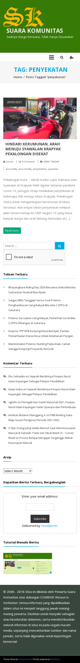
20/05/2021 (14, 102)
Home (18, 77)
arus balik (11, 168)
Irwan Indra (15, 389)
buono (9, 161)
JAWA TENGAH (51, 161)
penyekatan (39, 168)
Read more (12, 230)
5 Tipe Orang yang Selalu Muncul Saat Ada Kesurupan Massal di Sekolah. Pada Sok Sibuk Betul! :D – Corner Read (41, 433)
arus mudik (24, 168)
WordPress (55, 659)
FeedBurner (49, 526)
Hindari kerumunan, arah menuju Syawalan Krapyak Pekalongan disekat (33, 149)
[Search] (59, 245)
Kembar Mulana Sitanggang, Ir (27, 415)
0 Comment (28, 161)
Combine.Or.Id (24, 659)
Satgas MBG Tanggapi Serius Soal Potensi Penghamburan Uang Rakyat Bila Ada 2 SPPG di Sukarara (37, 305)
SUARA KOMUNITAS (35, 30)
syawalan (53, 168)
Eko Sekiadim (16, 376)
